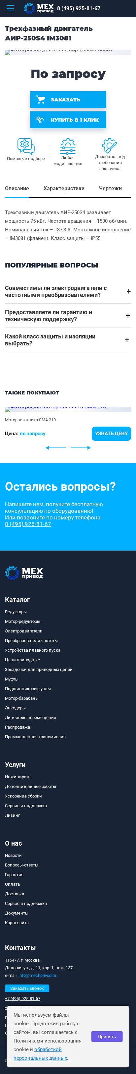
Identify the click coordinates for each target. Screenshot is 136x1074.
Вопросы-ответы (21, 865)
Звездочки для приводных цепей (39, 669)
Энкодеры (15, 707)
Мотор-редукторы (22, 621)
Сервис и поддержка (26, 805)
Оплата (12, 884)
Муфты (11, 679)
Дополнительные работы (30, 786)
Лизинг (12, 815)
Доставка (14, 893)
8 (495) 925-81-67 (78, 8)
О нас (13, 843)
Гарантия (14, 874)
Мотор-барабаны (22, 698)
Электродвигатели (24, 630)
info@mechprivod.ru (37, 975)
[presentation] (56, 448)
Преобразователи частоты (31, 640)
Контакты (20, 948)
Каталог (17, 600)
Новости (13, 855)
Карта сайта (17, 922)
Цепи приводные (22, 659)
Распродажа (17, 727)
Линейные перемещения (30, 717)
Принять (107, 1036)
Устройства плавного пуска (32, 650)
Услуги (15, 765)
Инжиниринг (18, 776)
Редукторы (16, 611)
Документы (16, 913)
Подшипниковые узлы (28, 688)
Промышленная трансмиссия (35, 736)
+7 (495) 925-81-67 (22, 998)
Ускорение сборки (23, 796)
